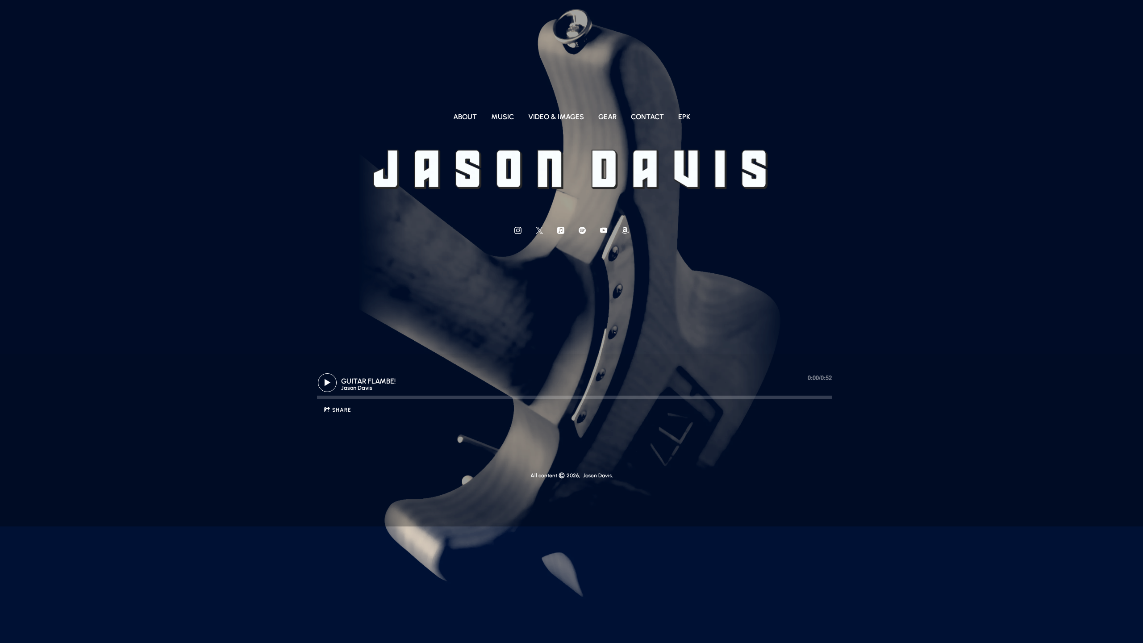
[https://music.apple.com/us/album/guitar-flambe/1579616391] (560, 230)
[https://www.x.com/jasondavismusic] (539, 230)
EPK (684, 117)
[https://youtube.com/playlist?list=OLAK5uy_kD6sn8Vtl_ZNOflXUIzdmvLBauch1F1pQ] (603, 230)
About (465, 117)
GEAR (607, 117)
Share (341, 410)
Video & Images (556, 117)
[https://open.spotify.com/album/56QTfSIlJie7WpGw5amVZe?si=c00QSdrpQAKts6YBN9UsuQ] (582, 230)
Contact (647, 117)
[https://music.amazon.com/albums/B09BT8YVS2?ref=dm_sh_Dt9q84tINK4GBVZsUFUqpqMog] (625, 230)
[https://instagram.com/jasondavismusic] (517, 230)
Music (502, 117)
